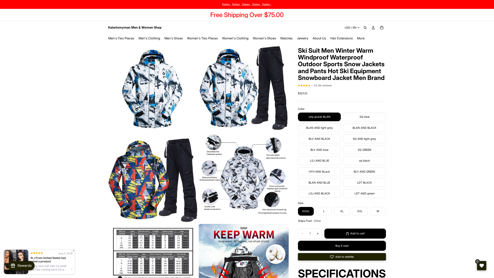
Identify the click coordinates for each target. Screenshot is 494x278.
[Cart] (381, 27)
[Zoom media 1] (153, 87)
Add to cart (357, 233)
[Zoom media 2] (244, 87)
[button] (315, 86)
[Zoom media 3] (153, 178)
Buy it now (342, 245)
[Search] (365, 27)
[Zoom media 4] (244, 178)
